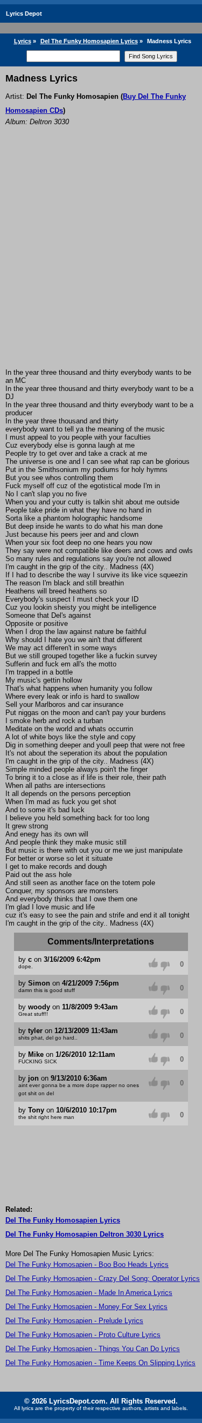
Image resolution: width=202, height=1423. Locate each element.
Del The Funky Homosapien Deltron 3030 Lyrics (84, 1234)
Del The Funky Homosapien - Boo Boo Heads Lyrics (87, 1264)
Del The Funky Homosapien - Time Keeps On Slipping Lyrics (100, 1363)
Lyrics (22, 41)
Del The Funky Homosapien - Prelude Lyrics (74, 1321)
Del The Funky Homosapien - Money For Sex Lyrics (86, 1307)
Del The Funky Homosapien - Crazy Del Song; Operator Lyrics (102, 1278)
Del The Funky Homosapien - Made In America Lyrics (88, 1293)
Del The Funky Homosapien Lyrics (89, 41)
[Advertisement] (101, 261)
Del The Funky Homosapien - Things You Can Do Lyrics (92, 1349)
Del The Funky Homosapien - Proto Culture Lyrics (83, 1335)
